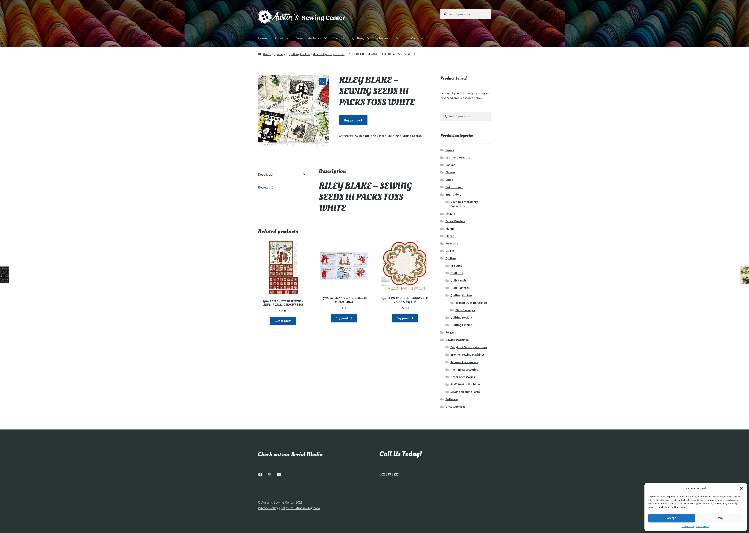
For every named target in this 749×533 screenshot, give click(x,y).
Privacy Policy (703, 526)
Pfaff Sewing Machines (465, 384)
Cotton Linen (454, 187)
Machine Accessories (464, 369)
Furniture (451, 243)
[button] (741, 488)
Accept (671, 518)
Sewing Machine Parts (465, 392)
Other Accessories (462, 377)
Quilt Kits (456, 273)
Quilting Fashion (461, 325)
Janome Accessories (464, 362)
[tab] (283, 174)
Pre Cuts (456, 265)
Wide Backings (465, 310)
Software (451, 399)
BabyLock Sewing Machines (468, 347)
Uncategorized (455, 406)
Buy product (353, 120)
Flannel (450, 228)
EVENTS (450, 214)
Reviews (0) (266, 187)
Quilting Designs (461, 317)
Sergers (450, 332)
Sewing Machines (308, 38)
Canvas (450, 165)
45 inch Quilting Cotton (328, 54)
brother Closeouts (457, 157)
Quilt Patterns (459, 288)
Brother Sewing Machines (467, 354)
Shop (399, 38)
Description (266, 174)
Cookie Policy (688, 526)
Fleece (449, 236)
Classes (382, 38)
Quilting (358, 38)
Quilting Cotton (299, 54)
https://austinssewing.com (300, 508)
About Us (281, 38)
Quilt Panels (458, 280)
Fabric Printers (455, 221)
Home (262, 38)
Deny (720, 518)
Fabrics (339, 38)
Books (449, 150)
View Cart (418, 38)
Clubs (449, 180)
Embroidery (453, 194)
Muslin (449, 251)
